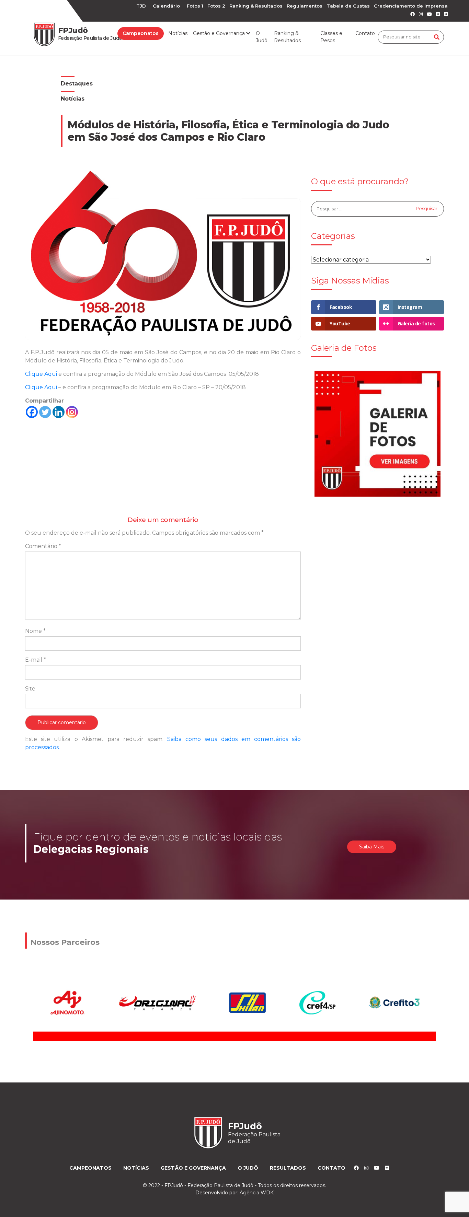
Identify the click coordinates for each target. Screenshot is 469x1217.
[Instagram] (72, 412)
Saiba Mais (371, 847)
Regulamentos (304, 6)
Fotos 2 (216, 6)
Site (30, 688)
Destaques (77, 83)
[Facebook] (32, 412)
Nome (35, 631)
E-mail (35, 660)
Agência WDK (257, 1193)
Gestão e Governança (193, 1168)
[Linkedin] (59, 412)
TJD (141, 6)
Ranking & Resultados (256, 6)
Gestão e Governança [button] (219, 33)
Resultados (288, 1168)
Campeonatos (141, 33)
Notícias (177, 33)
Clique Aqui (41, 374)
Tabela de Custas (348, 6)
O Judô (261, 37)
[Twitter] (45, 412)
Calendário (166, 6)
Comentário (43, 546)
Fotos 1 (195, 6)
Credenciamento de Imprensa (411, 6)
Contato (365, 33)
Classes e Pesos (331, 37)
